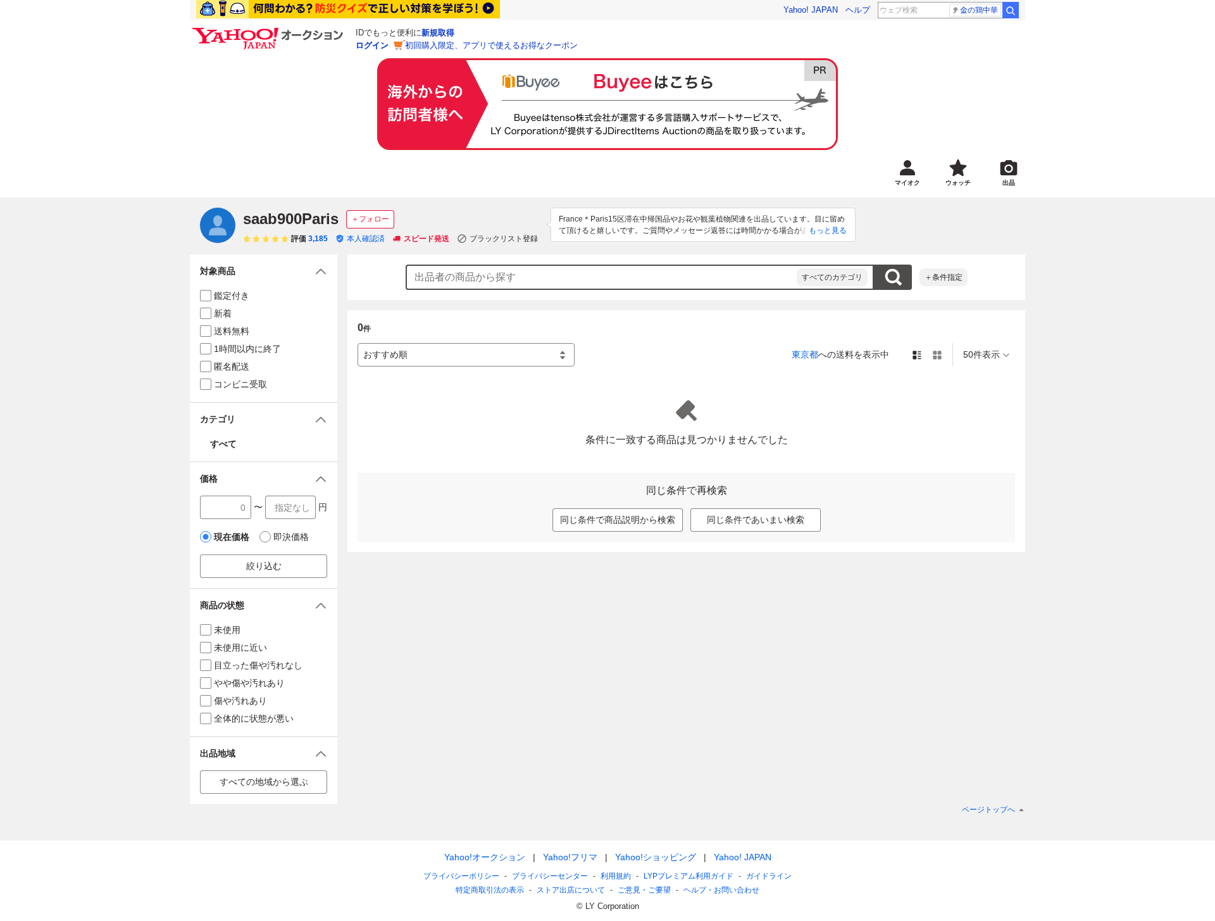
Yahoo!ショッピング (655, 857)
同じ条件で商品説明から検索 (617, 520)
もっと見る (828, 230)
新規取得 (437, 32)
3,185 (318, 238)
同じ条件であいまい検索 (755, 520)
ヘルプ (857, 10)
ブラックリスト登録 (504, 238)
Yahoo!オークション (484, 857)
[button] (263, 271)
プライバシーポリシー (461, 876)
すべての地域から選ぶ (264, 782)
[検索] (1010, 10)
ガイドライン (769, 876)
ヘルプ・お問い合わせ (721, 890)
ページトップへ (988, 809)
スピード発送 (426, 238)
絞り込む (264, 566)
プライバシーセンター (550, 876)
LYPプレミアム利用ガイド (688, 876)
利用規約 (616, 876)
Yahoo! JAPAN (810, 10)
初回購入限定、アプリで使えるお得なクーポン (491, 45)
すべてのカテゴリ (832, 277)
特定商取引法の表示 (490, 890)
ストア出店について (571, 890)
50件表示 (981, 354)
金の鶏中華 (979, 10)
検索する (893, 277)
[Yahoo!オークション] (269, 31)
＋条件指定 (944, 277)
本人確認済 (366, 238)
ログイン (372, 45)
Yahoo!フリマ (570, 857)
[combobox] (601, 277)
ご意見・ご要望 (644, 890)
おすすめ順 (385, 354)
